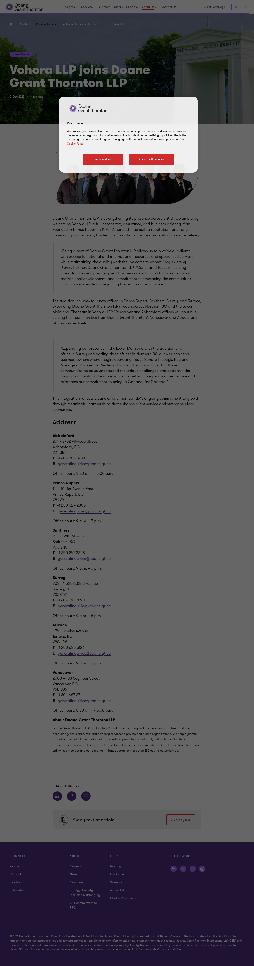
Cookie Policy (75, 144)
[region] (128, 135)
